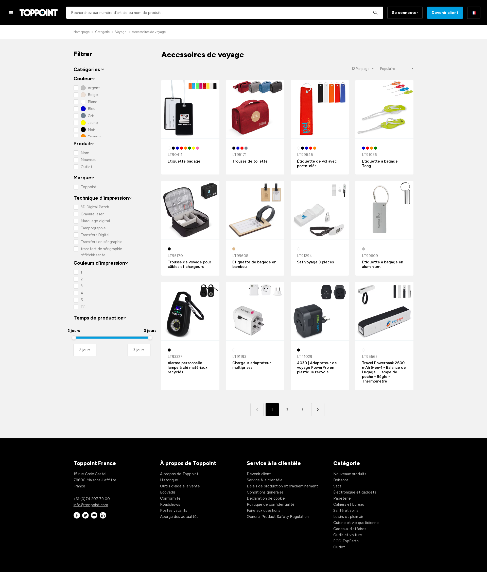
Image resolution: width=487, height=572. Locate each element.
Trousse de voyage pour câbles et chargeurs (189, 264)
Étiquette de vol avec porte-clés (317, 163)
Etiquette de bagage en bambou (254, 264)
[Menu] (11, 12)
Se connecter (405, 12)
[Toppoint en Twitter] (85, 515)
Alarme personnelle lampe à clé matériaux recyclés (187, 367)
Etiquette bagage (184, 161)
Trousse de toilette (250, 161)
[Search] (375, 13)
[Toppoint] (39, 12)
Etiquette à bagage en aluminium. (382, 264)
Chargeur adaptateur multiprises (251, 365)
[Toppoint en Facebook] (77, 515)
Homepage (82, 32)
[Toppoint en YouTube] (94, 515)
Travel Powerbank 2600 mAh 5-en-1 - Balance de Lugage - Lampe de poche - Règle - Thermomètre (384, 372)
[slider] (74, 337)
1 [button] (272, 409)
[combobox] (224, 13)
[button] (317, 409)
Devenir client (445, 12)
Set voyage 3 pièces (315, 262)
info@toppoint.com (91, 505)
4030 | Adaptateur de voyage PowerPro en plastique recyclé (317, 367)
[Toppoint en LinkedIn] (103, 515)
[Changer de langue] (473, 13)
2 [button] (287, 409)
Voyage (120, 32)
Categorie (102, 32)
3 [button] (303, 409)
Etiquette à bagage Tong (380, 163)
